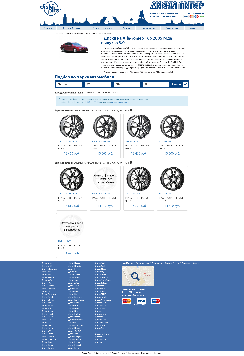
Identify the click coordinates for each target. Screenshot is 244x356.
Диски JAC (73, 272)
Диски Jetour (74, 283)
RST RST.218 (165, 141)
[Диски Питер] (50, 8)
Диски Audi (46, 272)
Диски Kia (72, 294)
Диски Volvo (100, 303)
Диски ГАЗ (99, 317)
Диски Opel (73, 334)
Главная (48, 28)
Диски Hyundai (74, 266)
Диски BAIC (47, 275)
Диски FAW (46, 320)
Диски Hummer (74, 263)
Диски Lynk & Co (75, 314)
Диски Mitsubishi (75, 325)
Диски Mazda (74, 317)
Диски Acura (47, 263)
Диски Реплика (118, 353)
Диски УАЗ (99, 328)
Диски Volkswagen (103, 300)
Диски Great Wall (49, 340)
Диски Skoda (100, 269)
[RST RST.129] (172, 179)
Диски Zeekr (100, 311)
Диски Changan (48, 289)
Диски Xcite (100, 308)
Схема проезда (142, 263)
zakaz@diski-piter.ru (136, 295)
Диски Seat (100, 266)
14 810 (71, 206)
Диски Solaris (101, 275)
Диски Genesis (48, 337)
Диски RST (99, 342)
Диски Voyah (101, 306)
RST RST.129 (165, 194)
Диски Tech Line (102, 334)
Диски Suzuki (100, 286)
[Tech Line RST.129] (71, 179)
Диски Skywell (101, 272)
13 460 (71, 153)
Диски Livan (73, 308)
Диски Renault (74, 345)
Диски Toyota (101, 297)
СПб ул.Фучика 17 (164, 13)
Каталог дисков (102, 353)
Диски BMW (47, 280)
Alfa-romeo (90, 33)
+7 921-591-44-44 (196, 13)
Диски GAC (46, 331)
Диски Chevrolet (49, 294)
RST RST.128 (131, 141)
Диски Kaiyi (73, 289)
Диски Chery (47, 292)
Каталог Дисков (71, 28)
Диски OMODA (74, 331)
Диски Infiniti (74, 269)
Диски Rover (73, 348)
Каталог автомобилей (73, 33)
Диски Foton (47, 328)
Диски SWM (100, 289)
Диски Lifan (73, 306)
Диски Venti (100, 340)
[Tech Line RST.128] (71, 126)
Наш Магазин (127, 263)
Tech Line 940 (132, 194)
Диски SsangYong (103, 280)
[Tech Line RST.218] (105, 126)
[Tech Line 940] (138, 179)
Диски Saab (100, 263)
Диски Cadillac (48, 286)
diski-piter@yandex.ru (120, 102)
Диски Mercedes (75, 320)
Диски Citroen (48, 300)
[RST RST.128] (138, 126)
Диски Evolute (48, 314)
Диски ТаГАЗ (100, 325)
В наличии (176, 84)
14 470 (105, 206)
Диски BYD (46, 283)
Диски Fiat (46, 323)
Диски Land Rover (76, 300)
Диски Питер (87, 353)
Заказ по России (172, 263)
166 (99, 33)
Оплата (195, 263)
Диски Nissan (74, 328)
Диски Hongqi (48, 348)
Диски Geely (47, 334)
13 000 (105, 153)
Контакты (194, 28)
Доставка (186, 263)
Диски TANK (100, 292)
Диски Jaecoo (74, 275)
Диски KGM (73, 292)
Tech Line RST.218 (101, 141)
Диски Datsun (48, 306)
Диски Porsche (74, 340)
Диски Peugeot (75, 337)
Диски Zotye (100, 314)
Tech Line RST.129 (67, 194)
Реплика (126, 28)
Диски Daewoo (48, 303)
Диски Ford (46, 325)
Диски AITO (47, 266)
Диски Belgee (48, 277)
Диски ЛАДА (100, 320)
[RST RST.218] (172, 126)
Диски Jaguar (74, 277)
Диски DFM (46, 308)
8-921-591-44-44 (92, 102)
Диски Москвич (102, 323)
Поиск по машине (102, 28)
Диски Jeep (73, 280)
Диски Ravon (74, 342)
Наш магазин (148, 28)
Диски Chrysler (48, 297)
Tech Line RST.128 (67, 141)
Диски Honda (47, 345)
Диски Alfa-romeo (49, 269)
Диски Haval (47, 342)
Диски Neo (100, 337)
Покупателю (172, 28)
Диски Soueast (101, 277)
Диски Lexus (73, 303)
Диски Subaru (101, 283)
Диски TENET (100, 294)
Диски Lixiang (74, 311)
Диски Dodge (47, 311)
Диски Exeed (47, 317)
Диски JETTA (73, 286)
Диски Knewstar (75, 297)
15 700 (139, 206)
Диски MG (72, 323)
